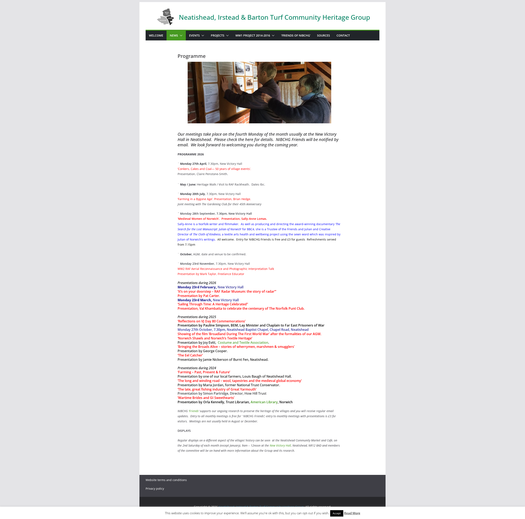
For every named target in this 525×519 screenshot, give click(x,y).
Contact (343, 35)
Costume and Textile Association (243, 342)
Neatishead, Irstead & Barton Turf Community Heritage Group (274, 17)
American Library (264, 402)
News (174, 35)
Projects (217, 35)
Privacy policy (155, 488)
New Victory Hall (280, 445)
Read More (352, 513)
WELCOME (156, 35)
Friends (194, 411)
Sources (323, 35)
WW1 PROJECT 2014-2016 (252, 35)
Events (194, 35)
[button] (180, 35)
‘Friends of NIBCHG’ (295, 35)
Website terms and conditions (166, 480)
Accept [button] (337, 513)
